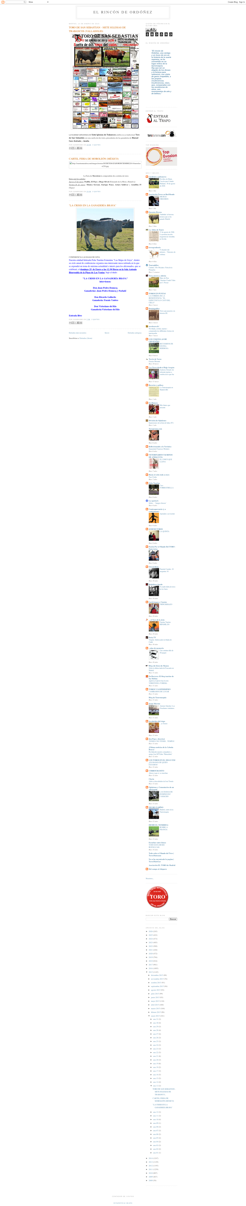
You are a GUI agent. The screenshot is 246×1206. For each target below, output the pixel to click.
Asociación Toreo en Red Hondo (162, 194)
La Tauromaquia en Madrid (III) (166, 388)
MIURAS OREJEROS (164, 197)
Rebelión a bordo (156, 584)
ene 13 (156, 1085)
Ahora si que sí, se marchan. (158, 773)
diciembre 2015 (157, 975)
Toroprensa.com (155, 428)
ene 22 (156, 1052)
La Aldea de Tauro (156, 229)
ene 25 (156, 1041)
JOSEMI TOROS (156, 529)
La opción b (153, 500)
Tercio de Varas (155, 359)
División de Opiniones (157, 420)
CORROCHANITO (156, 770)
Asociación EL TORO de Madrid (162, 865)
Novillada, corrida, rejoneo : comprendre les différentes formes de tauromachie (161, 330)
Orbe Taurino (154, 483)
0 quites (96, 145)
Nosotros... (150, 878)
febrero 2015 (156, 1012)
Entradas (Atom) (86, 338)
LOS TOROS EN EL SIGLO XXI (162, 760)
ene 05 (156, 1138)
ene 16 (156, 1074)
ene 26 (156, 1037)
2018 (151, 961)
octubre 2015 (156, 982)
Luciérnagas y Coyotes (158, 602)
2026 (151, 931)
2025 (151, 935)
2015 (151, 972)
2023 (151, 942)
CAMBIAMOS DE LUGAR (159, 691)
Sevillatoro (153, 402)
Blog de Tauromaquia (157, 697)
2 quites (95, 319)
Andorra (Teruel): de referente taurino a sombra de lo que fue (167, 372)
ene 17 (156, 1071)
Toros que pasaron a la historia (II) (167, 312)
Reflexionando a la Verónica (160, 446)
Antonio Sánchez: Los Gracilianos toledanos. (167, 707)
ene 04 (156, 1141)
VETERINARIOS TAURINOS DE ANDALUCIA (161, 455)
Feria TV (152, 637)
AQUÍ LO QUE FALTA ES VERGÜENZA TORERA (158, 682)
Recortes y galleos (156, 385)
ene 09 (156, 1123)
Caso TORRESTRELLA (167, 486)
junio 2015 (155, 997)
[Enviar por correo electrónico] (70, 148)
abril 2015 (155, 1004)
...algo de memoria (156, 648)
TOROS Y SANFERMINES (160, 689)
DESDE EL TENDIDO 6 (158, 824)
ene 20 (156, 1059)
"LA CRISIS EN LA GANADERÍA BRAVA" (92, 205)
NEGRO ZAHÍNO (156, 807)
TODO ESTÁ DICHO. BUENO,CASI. (157, 846)
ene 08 (156, 1126)
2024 (151, 938)
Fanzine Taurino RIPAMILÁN (165, 623)
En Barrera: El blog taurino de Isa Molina (161, 677)
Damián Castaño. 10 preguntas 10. (167, 570)
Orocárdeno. (154, 566)
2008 (151, 1180)
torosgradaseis (155, 247)
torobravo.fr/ (154, 326)
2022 (151, 946)
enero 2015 (155, 1016)
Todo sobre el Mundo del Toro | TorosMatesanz (161, 854)
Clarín (151, 779)
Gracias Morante (154, 361)
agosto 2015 (156, 990)
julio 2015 (155, 993)
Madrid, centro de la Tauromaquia (166, 810)
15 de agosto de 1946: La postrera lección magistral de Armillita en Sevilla (167, 235)
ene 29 (156, 1026)
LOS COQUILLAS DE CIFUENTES (158, 340)
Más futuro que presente (165, 406)
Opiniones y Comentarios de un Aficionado (161, 788)
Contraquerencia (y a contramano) (157, 510)
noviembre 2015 (157, 979)
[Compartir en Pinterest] (81, 148)
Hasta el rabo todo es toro (159, 474)
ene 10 (156, 1119)
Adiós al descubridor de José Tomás (161, 781)
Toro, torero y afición (157, 275)
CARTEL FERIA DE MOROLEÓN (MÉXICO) (94, 158)
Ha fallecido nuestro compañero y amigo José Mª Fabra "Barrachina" (160, 753)
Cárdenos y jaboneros (157, 176)
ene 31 (156, 1019)
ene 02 (156, 1149)
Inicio (107, 332)
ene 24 (156, 1045)
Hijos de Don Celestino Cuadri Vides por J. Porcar (167, 280)
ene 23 (156, 1048)
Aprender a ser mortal (167, 514)
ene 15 (156, 1078)
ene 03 (156, 1145)
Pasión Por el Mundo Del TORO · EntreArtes (162, 547)
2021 (151, 950)
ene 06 (156, 1134)
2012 (151, 1165)
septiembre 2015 (157, 986)
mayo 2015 (155, 1001)
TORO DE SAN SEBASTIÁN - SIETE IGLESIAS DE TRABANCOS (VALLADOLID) (97, 29)
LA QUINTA (164, 531)
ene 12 (156, 1112)
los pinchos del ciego (157, 721)
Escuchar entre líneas (157, 842)
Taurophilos (154, 265)
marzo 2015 (156, 1008)
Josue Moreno (154, 703)
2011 (151, 1169)
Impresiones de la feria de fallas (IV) (161, 423)
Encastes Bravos (155, 212)
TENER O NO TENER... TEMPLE (161, 741)
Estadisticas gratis (123, 1203)
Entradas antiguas (135, 332)
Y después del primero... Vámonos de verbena (167, 252)
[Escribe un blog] (72, 148)
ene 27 (156, 1034)
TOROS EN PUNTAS (157, 293)
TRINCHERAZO (166, 604)
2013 (151, 1162)
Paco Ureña (153, 477)
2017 (151, 964)
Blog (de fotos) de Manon (159, 665)
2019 (151, 957)
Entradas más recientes (77, 332)
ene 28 (156, 1030)
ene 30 (156, 1023)
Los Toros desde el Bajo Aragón (161, 367)
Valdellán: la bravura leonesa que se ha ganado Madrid (167, 216)
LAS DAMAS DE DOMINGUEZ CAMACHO (166, 794)
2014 (151, 1158)
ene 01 (156, 1152)
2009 (151, 1176)
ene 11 (156, 1115)
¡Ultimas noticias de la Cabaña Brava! (161, 748)
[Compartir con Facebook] (78, 148)
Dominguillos (154, 308)
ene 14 (156, 1082)
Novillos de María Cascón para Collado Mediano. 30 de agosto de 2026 (167, 182)
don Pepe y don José (157, 738)
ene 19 (156, 1063)
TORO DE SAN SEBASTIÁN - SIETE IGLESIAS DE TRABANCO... (164, 1092)
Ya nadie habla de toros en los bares (167, 588)
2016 (151, 968)
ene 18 (156, 1067)
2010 (151, 1173)
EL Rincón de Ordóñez (123, 12)
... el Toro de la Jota (157, 619)
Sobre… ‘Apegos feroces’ (157, 503)
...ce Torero (163, 723)
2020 (151, 953)
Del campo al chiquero (158, 869)
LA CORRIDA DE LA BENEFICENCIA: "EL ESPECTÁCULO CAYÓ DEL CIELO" (159, 299)
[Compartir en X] (75, 148)
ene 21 (156, 1056)
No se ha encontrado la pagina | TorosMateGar (161, 860)
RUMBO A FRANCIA (164, 828)
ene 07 (156, 1130)
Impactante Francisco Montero (159, 449)
